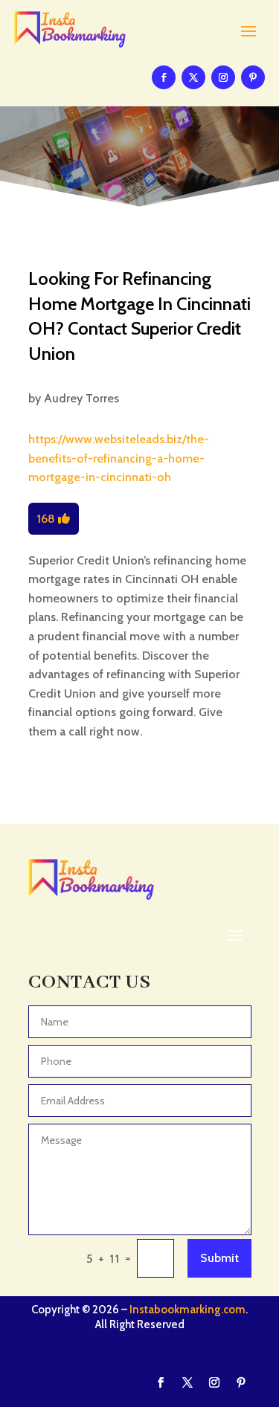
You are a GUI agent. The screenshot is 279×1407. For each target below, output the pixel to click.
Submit (219, 1258)
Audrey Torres (81, 398)
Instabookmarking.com (187, 1309)
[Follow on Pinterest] (253, 77)
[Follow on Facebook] (164, 77)
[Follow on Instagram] (223, 77)
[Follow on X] (193, 77)
